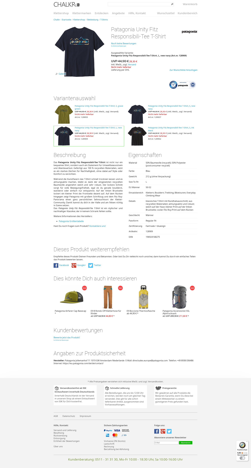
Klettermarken (81, 13)
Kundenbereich (187, 13)
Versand (132, 64)
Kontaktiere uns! (97, 226)
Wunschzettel (166, 13)
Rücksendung (60, 435)
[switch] (242, 458)
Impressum (85, 416)
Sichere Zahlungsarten (116, 425)
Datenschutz (68, 416)
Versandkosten (155, 381)
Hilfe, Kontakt (137, 13)
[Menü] (246, 442)
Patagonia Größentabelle (71, 221)
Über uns (58, 446)
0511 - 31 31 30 (106, 459)
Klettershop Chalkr (67, 4)
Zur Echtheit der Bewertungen (118, 46)
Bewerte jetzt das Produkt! (67, 337)
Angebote (118, 13)
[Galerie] (79, 76)
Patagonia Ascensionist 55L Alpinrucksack (176, 313)
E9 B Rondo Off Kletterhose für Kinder (106, 313)
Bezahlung (59, 432)
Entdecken (101, 13)
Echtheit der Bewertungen (67, 441)
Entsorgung (59, 438)
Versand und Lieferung (65, 430)
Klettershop (61, 13)
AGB (56, 416)
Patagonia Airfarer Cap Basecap (70, 312)
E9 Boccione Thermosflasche (141, 312)
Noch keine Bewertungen (123, 43)
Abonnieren (185, 443)
